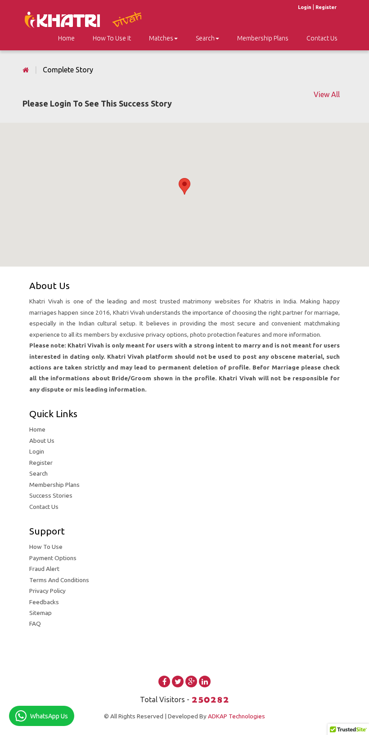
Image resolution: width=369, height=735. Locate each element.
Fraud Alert (44, 568)
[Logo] (88, 18)
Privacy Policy (47, 590)
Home (37, 429)
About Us (41, 440)
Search (205, 38)
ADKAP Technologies (236, 716)
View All (327, 94)
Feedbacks (44, 602)
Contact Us (322, 38)
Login (304, 7)
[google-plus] (191, 681)
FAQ (35, 623)
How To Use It (112, 38)
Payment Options (52, 557)
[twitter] (178, 681)
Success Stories (50, 495)
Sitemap (40, 612)
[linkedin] (205, 681)
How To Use (46, 546)
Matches (161, 38)
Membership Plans (262, 38)
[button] (184, 186)
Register (326, 7)
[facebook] (164, 681)
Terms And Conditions (59, 580)
